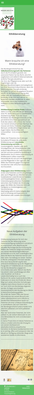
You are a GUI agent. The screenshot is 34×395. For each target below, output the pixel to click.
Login (28, 386)
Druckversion (10, 386)
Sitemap (6, 388)
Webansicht (26, 388)
